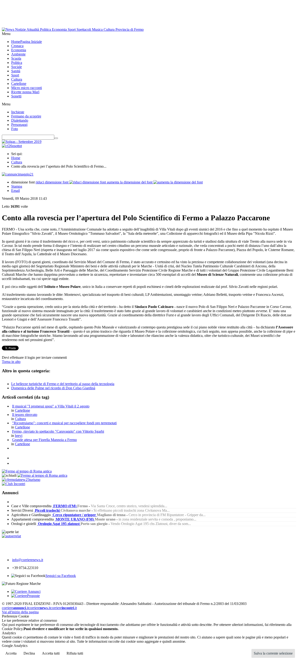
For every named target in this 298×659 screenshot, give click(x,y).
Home (15, 158)
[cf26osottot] (12, 146)
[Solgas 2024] (21, 142)
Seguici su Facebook (60, 576)
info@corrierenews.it (27, 560)
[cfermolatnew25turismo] (21, 480)
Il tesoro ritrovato (24, 415)
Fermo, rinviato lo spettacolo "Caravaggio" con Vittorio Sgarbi (58, 431)
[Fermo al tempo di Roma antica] (27, 471)
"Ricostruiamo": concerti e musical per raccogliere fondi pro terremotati (64, 423)
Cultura (16, 162)
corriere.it (15, 608)
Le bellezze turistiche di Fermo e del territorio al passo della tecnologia (62, 384)
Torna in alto (11, 362)
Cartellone (22, 410)
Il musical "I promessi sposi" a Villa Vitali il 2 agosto (50, 406)
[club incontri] (13, 484)
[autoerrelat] (11, 536)
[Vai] (56, 138)
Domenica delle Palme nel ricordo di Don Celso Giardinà (53, 388)
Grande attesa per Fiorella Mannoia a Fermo (44, 440)
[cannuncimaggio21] (18, 174)
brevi (18, 436)
